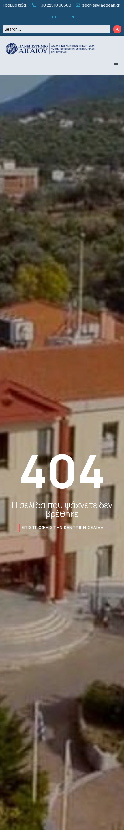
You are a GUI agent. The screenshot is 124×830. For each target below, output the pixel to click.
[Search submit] (117, 29)
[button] (116, 65)
